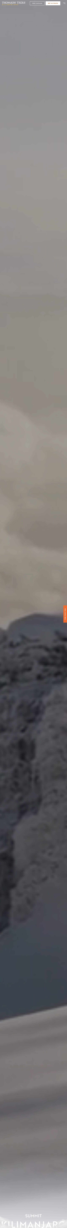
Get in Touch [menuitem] (53, 3)
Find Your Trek (65, 614)
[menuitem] (14, 3)
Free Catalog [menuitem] (37, 3)
